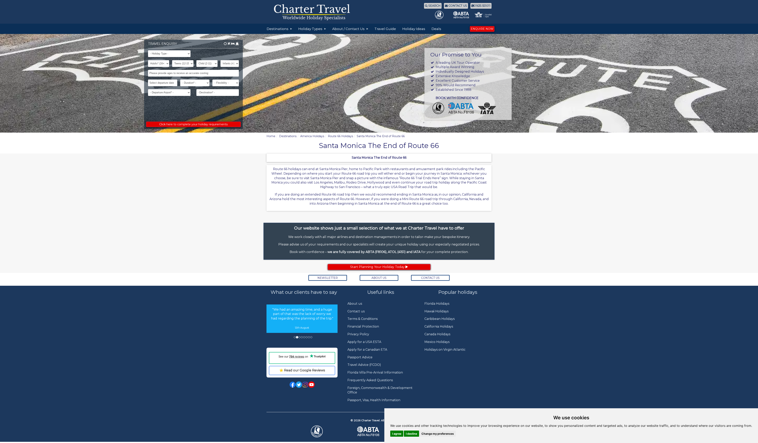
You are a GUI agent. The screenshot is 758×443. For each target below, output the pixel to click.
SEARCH (434, 5)
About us (354, 303)
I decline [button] (411, 433)
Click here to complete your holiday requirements (193, 124)
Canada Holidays (437, 334)
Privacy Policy (358, 334)
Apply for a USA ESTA (364, 342)
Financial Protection (363, 326)
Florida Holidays (436, 303)
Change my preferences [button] (437, 433)
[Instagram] (305, 407)
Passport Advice (359, 357)
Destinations (287, 136)
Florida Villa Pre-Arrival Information (375, 372)
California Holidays (438, 326)
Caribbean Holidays (439, 319)
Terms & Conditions (362, 319)
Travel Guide (385, 29)
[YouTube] (311, 407)
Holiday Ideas (413, 29)
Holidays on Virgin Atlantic (444, 349)
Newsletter (327, 278)
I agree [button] (396, 433)
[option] (302, 329)
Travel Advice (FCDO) (364, 365)
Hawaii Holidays (436, 311)
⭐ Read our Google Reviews (302, 393)
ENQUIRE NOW (482, 29)
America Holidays (312, 136)
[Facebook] (292, 407)
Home (270, 136)
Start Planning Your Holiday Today (377, 267)
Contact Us (430, 278)
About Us (379, 278)
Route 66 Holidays (340, 136)
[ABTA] (379, 436)
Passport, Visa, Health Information (373, 400)
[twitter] (299, 407)
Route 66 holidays (287, 169)
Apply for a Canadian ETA (367, 349)
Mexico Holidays (436, 342)
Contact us (356, 311)
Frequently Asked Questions (370, 380)
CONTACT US (457, 5)
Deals (436, 29)
